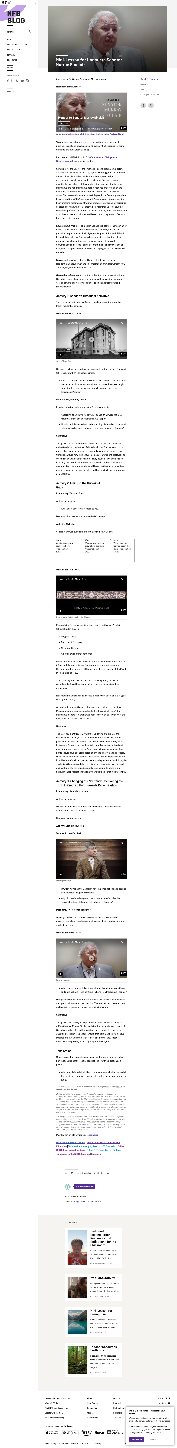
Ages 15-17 (69, 1173)
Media (90, 1413)
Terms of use (86, 1443)
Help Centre (92, 1403)
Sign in (10, 68)
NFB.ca (116, 1398)
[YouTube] (22, 81)
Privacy (98, 1443)
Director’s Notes (14, 50)
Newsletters (92, 1418)
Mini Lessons (105, 1173)
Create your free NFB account (58, 1398)
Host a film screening (54, 1418)
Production (12, 60)
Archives (117, 1418)
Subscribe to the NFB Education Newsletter (79, 1154)
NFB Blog (16, 17)
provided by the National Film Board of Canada (108, 134)
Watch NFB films (52, 1403)
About (89, 1398)
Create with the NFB (54, 1413)
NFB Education (151, 79)
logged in (80, 1201)
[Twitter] (12, 81)
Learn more (153, 1440)
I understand (136, 1440)
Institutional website (68, 1443)
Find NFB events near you (56, 1408)
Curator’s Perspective (17, 45)
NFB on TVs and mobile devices (59, 1426)
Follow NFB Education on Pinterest (104, 1150)
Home (9, 39)
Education (11, 55)
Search (10, 32)
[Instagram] (27, 81)
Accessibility (50, 1443)
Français (11, 91)
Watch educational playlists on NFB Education (92, 1146)
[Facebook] (7, 81)
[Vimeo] (17, 81)
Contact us (92, 1408)
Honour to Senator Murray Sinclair (86, 1173)
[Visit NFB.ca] (16, 2)
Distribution (118, 1408)
